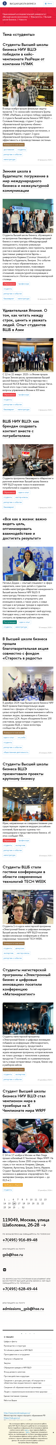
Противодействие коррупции (16, 1376)
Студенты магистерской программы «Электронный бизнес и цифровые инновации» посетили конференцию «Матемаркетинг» (27, 982)
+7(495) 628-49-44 (20, 1288)
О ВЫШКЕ (9, 1337)
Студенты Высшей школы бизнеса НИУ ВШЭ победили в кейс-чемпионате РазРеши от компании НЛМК (25, 54)
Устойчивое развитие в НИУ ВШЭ (18, 1350)
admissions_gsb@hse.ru (23, 1308)
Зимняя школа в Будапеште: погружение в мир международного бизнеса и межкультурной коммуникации (26, 180)
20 (33, 1203)
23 (5, 1207)
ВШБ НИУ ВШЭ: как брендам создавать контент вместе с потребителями (21, 428)
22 (42, 1203)
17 (19, 1203)
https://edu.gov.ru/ (12, 1418)
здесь (27, 1430)
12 (40, 1199)
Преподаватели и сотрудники (17, 1354)
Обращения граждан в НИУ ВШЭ (17, 1367)
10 (31, 1199)
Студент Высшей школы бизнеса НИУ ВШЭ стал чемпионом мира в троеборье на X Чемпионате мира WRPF (24, 1100)
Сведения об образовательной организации (22, 1387)
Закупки (7, 1363)
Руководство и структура (15, 1346)
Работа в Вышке (10, 1400)
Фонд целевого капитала (14, 1372)
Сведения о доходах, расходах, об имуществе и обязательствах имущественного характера (24, 1381)
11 (36, 1199)
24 (9, 1207)
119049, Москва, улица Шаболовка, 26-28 (26, 1222)
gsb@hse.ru (13, 1254)
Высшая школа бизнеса (23, 4)
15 (9, 1203)
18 (24, 1203)
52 (23, 1207)
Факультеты (36, 16)
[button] (22, 1333)
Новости (23, 19)
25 (14, 1207)
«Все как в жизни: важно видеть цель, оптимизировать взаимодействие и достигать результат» (25, 528)
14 (5, 1203)
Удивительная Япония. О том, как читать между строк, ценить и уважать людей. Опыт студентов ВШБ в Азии (25, 320)
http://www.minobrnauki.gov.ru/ (17, 1413)
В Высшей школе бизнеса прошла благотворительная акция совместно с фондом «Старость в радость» (25, 648)
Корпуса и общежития (13, 1358)
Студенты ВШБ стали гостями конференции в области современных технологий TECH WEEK (24, 874)
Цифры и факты (10, 1341)
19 (28, 1203)
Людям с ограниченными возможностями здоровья (25, 1391)
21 (38, 1203)
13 (45, 1199)
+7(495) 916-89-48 (20, 1240)
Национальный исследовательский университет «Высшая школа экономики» (24, 15)
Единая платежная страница (15, 1396)
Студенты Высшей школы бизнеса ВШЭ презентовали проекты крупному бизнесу (25, 771)
